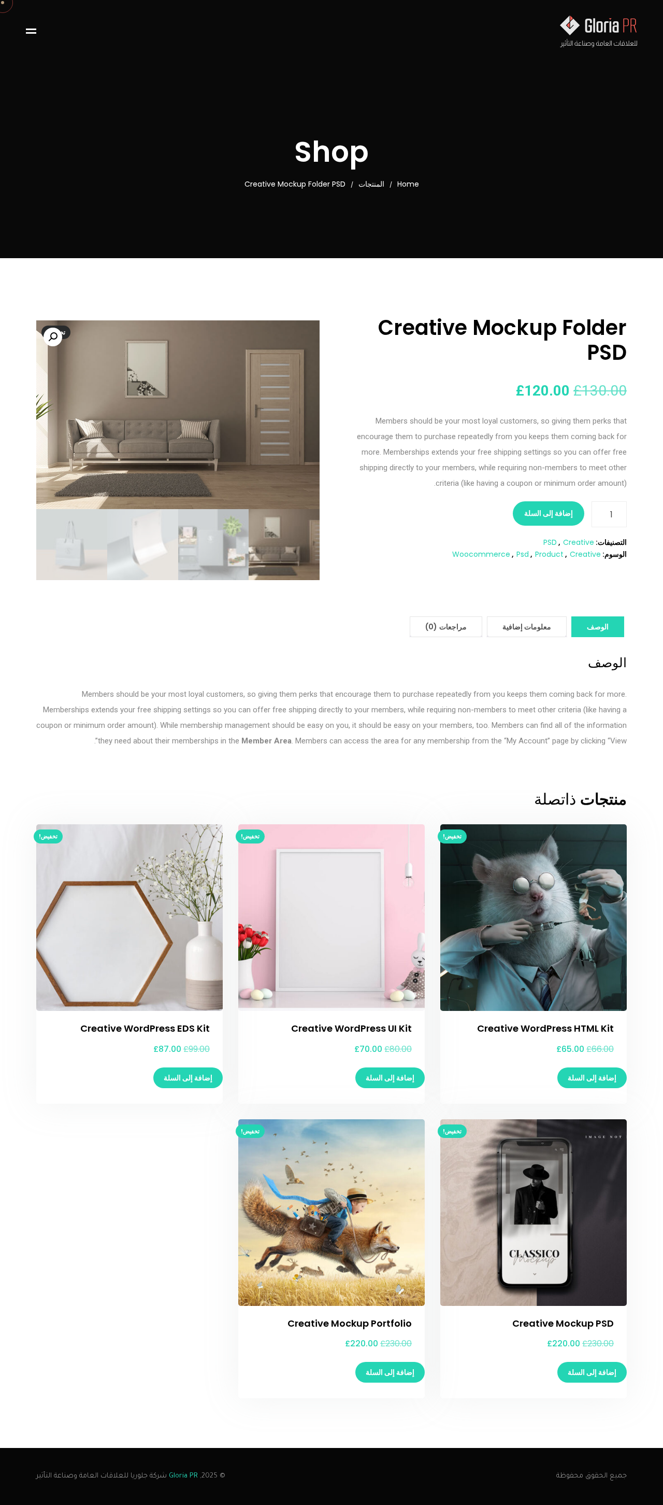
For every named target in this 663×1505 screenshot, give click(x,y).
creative (585, 554)
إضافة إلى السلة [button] (592, 1078)
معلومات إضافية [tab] (526, 627)
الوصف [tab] (598, 627)
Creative (578, 542)
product (549, 554)
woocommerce (481, 554)
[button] (53, 337)
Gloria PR (183, 1476)
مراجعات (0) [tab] (445, 627)
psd (522, 554)
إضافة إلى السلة (548, 513)
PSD (550, 542)
